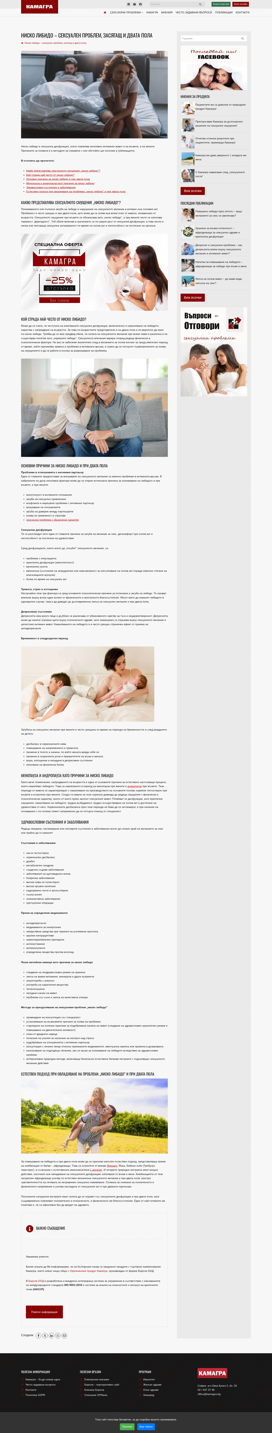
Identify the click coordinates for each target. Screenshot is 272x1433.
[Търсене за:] (177, 4)
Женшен (112, 1165)
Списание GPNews (95, 1394)
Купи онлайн (240, 4)
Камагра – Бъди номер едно (43, 1379)
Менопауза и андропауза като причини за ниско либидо (60, 183)
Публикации (224, 12)
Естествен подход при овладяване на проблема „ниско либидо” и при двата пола (75, 191)
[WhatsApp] (58, 1335)
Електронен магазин (96, 1379)
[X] (45, 1335)
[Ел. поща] (134, 4)
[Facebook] (140, 4)
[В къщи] (22, 43)
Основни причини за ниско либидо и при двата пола (58, 179)
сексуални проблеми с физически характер (52, 519)
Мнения (166, 12)
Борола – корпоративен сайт (101, 1384)
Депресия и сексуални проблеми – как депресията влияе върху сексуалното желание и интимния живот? (218, 249)
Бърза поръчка (221, 4)
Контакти (242, 12)
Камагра (152, 12)
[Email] (64, 1335)
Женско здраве (152, 1384)
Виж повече (146, 1426)
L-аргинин (96, 1169)
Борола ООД (36, 1280)
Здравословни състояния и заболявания (51, 187)
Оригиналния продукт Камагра (88, 1270)
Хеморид (148, 1394)
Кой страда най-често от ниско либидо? (50, 174)
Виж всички (193, 191)
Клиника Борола (94, 1389)
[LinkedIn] (51, 1335)
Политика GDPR (35, 1394)
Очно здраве (151, 1389)
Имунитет (149, 1379)
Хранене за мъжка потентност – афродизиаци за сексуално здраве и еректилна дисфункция (217, 232)
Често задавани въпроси (194, 12)
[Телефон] (128, 4)
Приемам (127, 1426)
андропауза (134, 786)
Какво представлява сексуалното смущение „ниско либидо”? (63, 170)
